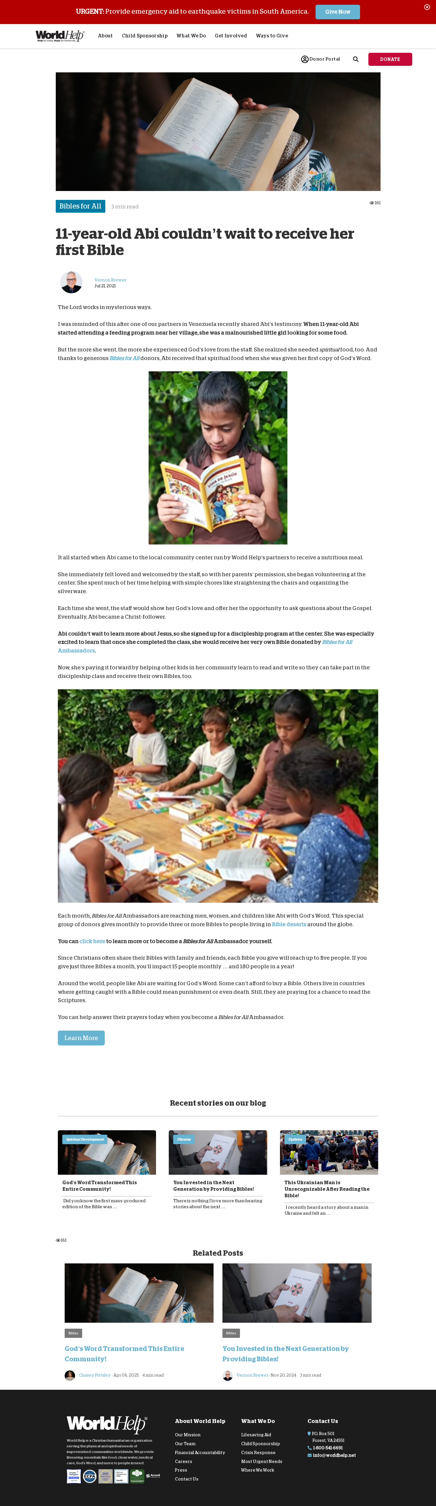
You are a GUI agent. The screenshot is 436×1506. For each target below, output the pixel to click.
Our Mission (188, 1435)
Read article (107, 1152)
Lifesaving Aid (256, 1435)
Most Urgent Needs (261, 1461)
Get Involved (231, 36)
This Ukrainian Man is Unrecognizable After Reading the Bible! (327, 1189)
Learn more (81, 1038)
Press (181, 1470)
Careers (183, 1461)
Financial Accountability (200, 1453)
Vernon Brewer (252, 1375)
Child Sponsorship (145, 36)
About (105, 36)
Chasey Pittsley (94, 1375)
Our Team (185, 1444)
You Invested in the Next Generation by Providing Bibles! (213, 1186)
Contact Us (186, 1479)
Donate (390, 59)
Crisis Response (258, 1453)
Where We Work (257, 1470)
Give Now (338, 12)
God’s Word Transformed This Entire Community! (99, 1186)
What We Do (191, 36)
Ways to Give (272, 36)
